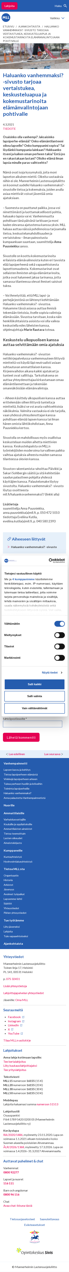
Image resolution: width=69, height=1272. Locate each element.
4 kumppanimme (23, 579)
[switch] (59, 635)
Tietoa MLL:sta (14, 869)
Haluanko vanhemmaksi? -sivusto (34, 547)
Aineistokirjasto (13, 842)
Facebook (14, 1017)
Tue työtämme (14, 920)
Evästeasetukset (34, 1224)
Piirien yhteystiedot (15, 912)
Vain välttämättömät (34, 708)
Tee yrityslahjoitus (14, 1069)
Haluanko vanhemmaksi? (17, 793)
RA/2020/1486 (13, 1134)
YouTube (13, 1033)
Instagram (14, 1021)
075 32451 (13, 979)
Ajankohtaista (29, 26)
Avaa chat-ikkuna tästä (17, 1205)
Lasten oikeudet (13, 838)
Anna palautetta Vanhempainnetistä (24, 797)
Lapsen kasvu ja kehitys (17, 769)
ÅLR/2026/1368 (13, 1147)
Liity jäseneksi (12, 926)
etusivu (8, 26)
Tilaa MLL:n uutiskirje (17, 1040)
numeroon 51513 (47, 1104)
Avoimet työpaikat (14, 894)
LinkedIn (13, 1025)
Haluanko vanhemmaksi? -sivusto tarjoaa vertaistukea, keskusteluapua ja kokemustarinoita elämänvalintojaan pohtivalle (31, 33)
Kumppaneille (13, 850)
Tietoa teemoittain (15, 833)
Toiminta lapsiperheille (16, 788)
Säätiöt (8, 903)
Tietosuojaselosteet (22, 1219)
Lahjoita (9, 6)
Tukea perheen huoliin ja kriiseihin (23, 783)
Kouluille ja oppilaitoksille (18, 824)
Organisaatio (11, 875)
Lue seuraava (52, 754)
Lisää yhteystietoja (15, 986)
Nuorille (9, 805)
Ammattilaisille (14, 813)
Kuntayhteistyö (13, 856)
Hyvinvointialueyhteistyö (18, 861)
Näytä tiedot (50, 672)
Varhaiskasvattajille (15, 819)
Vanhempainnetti (15, 763)
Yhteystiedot (11, 908)
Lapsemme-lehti (13, 898)
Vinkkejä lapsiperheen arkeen (20, 779)
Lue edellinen (17, 754)
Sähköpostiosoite (15, 718)
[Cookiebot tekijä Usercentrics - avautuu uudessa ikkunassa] (49, 560)
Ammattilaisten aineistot (18, 828)
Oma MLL (21, 1000)
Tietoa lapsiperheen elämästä (21, 774)
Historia (8, 880)
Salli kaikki (34, 684)
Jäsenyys (9, 889)
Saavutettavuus (49, 1219)
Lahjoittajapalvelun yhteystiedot (23, 993)
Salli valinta (34, 696)
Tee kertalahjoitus (14, 1061)
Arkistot (8, 884)
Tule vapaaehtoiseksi (16, 936)
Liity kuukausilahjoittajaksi (20, 1065)
